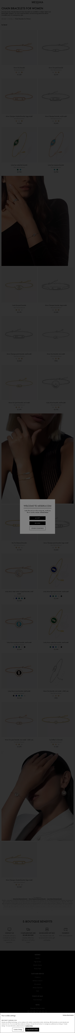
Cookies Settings (18, 1029)
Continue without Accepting (68, 1015)
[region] (37, 1023)
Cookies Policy (29, 1026)
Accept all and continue (32, 1029)
